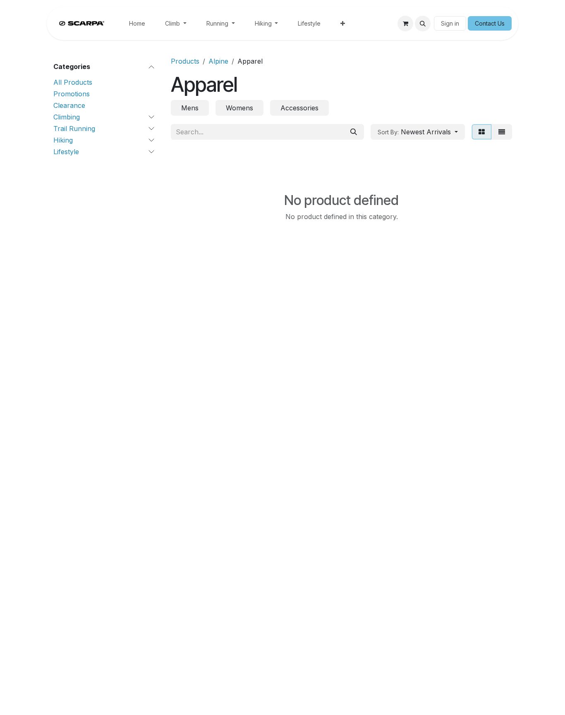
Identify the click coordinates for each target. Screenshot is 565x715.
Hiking (63, 140)
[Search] (353, 132)
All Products (72, 82)
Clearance (69, 105)
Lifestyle (66, 152)
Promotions (71, 94)
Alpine (218, 61)
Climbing (66, 117)
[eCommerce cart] (405, 23)
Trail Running (74, 128)
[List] (501, 132)
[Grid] (482, 132)
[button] (423, 23)
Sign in (450, 23)
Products (185, 61)
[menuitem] (137, 23)
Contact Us (490, 23)
